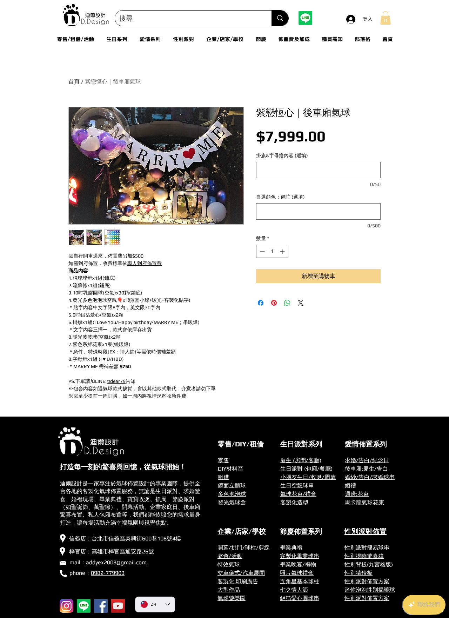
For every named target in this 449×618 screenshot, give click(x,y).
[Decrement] (261, 251)
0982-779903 (108, 573)
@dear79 (116, 381)
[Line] (305, 18)
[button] (385, 18)
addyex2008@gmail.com (116, 562)
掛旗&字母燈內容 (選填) (282, 155)
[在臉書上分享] (260, 303)
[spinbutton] (272, 251)
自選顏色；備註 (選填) (280, 197)
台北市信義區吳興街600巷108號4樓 (136, 538)
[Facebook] (101, 606)
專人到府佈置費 (144, 263)
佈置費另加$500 (125, 256)
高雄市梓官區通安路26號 (123, 551)
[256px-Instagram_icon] (66, 606)
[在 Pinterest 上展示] (274, 303)
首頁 (74, 81)
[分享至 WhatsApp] (287, 303)
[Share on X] (300, 303)
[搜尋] (280, 18)
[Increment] (283, 251)
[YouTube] (118, 606)
